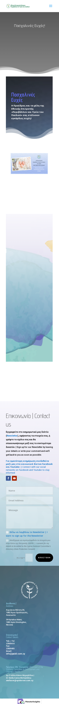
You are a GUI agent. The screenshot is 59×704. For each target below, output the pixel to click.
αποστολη (44, 557)
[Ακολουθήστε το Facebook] (8, 478)
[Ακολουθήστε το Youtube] (14, 478)
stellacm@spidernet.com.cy (19, 680)
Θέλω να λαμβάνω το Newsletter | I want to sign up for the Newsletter (27, 534)
